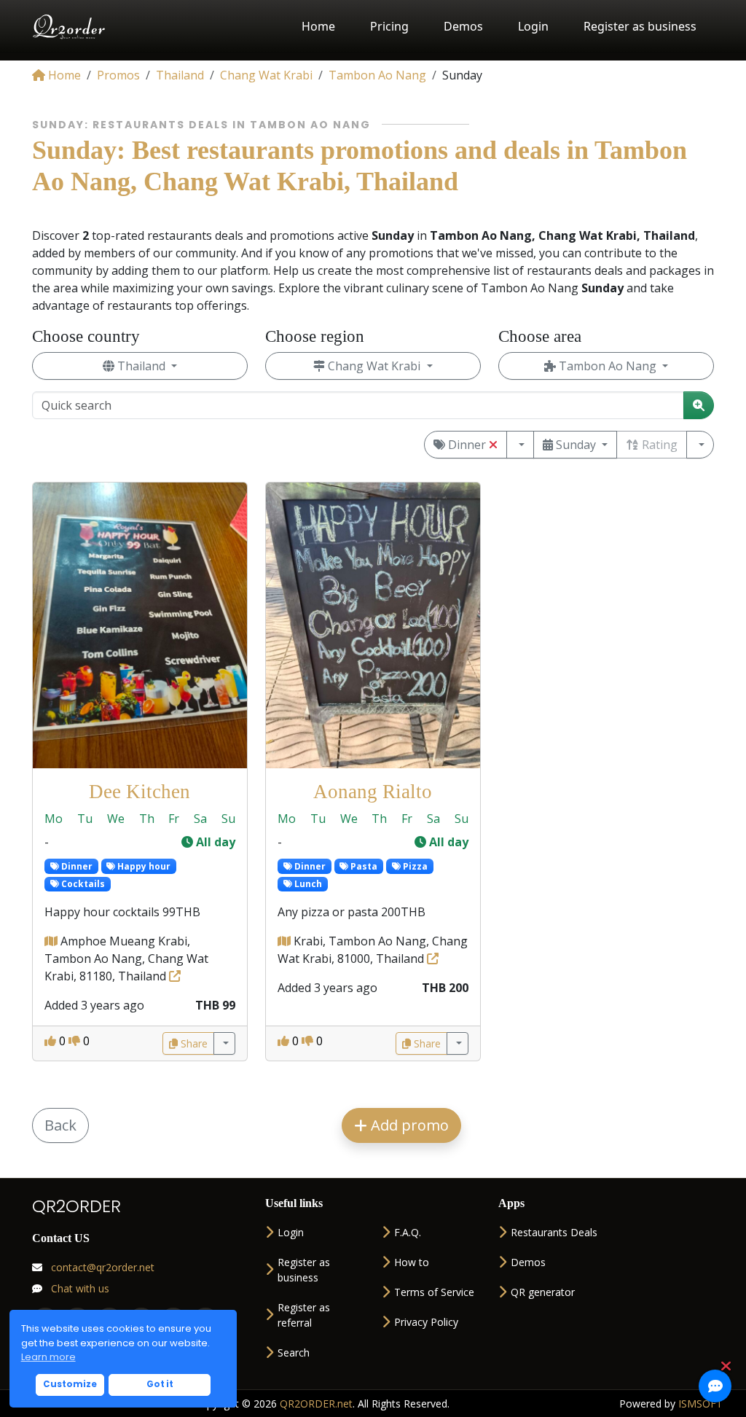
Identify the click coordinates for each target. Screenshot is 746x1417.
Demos (463, 26)
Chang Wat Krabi (374, 366)
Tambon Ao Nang (607, 366)
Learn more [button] (48, 1357)
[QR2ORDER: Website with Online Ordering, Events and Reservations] (69, 26)
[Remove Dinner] (493, 445)
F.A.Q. (407, 1232)
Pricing (389, 26)
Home (318, 26)
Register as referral (304, 1315)
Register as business (640, 26)
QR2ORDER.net (316, 1403)
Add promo (408, 1125)
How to (411, 1262)
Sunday (576, 445)
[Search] (698, 405)
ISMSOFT (700, 1403)
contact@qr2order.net (101, 1267)
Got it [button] (159, 1384)
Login (533, 26)
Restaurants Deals (554, 1232)
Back (60, 1125)
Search (294, 1352)
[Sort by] (700, 444)
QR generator (543, 1292)
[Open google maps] (52, 941)
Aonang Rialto (372, 792)
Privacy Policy (426, 1322)
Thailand (141, 366)
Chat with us (78, 1288)
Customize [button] (70, 1384)
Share (193, 1043)
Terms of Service (434, 1292)
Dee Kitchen (139, 792)
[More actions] (224, 1043)
